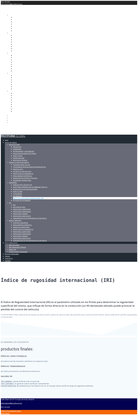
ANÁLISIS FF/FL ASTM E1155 (23, 55)
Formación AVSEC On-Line (23, 35)
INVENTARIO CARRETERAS (23, 80)
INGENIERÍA (13, 53)
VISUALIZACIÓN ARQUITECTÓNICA (26, 24)
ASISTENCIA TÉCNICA (21, 31)
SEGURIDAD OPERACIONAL (23, 51)
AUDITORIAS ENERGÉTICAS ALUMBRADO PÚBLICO (32, 57)
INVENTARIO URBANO (21, 84)
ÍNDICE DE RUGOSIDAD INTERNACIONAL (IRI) (30, 69)
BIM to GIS (13, 120)
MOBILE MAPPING (16, 91)
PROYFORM (13, 6)
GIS (10, 73)
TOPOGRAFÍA (18, 64)
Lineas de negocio (12, 13)
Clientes (8, 127)
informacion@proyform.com (11, 403)
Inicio (7, 10)
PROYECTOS (17, 17)
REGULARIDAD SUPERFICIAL (23, 46)
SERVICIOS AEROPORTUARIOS (20, 33)
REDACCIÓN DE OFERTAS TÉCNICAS (26, 48)
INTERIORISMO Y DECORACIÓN (25, 22)
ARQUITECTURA (15, 15)
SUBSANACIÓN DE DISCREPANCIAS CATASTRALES (32, 89)
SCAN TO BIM (18, 26)
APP (14, 75)
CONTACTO (9, 129)
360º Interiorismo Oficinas (18, 118)
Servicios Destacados (14, 125)
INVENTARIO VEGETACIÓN (23, 86)
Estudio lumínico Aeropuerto (20, 122)
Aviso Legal (5, 413)
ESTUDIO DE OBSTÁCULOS (23, 42)
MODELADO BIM (19, 28)
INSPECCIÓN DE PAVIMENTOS (24, 44)
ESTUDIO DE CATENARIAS (23, 71)
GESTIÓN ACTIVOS (20, 78)
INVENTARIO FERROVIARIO (23, 82)
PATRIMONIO (18, 66)
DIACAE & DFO (18, 40)
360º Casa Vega (14, 116)
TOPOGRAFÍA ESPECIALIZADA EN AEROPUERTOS (31, 37)
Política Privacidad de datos (11, 411)
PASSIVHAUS (18, 19)
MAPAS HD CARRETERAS (22, 98)
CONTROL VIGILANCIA (21, 93)
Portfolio (9, 132)
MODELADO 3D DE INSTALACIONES (26, 60)
